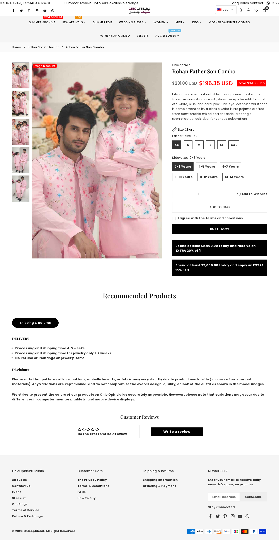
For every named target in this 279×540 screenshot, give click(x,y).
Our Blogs (20, 504)
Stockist (19, 498)
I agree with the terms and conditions (210, 218)
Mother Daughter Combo (229, 22)
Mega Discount (45, 66)
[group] (97, 160)
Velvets (143, 36)
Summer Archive (43, 20)
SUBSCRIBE (253, 497)
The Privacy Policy (92, 480)
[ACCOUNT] (248, 10)
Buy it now (219, 229)
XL (222, 145)
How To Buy (86, 498)
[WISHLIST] (256, 10)
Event (16, 492)
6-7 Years (230, 166)
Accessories (168, 33)
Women (159, 22)
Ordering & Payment (159, 486)
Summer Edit (102, 22)
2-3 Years (183, 166)
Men (178, 22)
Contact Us (21, 486)
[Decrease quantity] (176, 194)
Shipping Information (160, 480)
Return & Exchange (27, 516)
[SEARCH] (241, 10)
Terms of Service (25, 510)
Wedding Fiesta (131, 22)
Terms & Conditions (93, 486)
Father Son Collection (43, 47)
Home (16, 47)
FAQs (81, 492)
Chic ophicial (181, 65)
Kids (195, 22)
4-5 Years (206, 166)
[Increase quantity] (198, 194)
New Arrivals (72, 20)
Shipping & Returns (35, 323)
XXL (234, 145)
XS (177, 145)
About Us (19, 480)
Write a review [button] (177, 431)
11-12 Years (209, 177)
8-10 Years (183, 177)
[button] (264, 10)
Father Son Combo (114, 36)
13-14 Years (234, 177)
